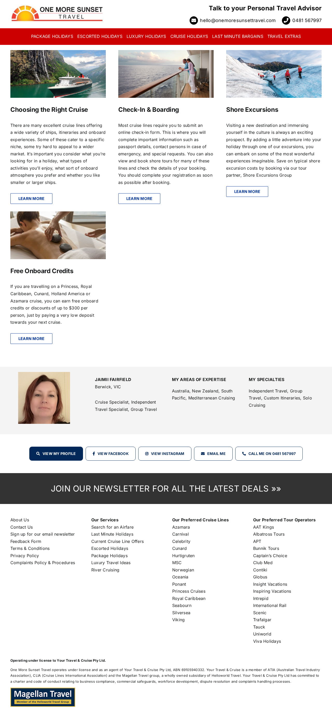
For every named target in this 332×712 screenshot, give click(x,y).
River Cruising (105, 569)
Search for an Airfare (112, 527)
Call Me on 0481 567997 (272, 453)
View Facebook (113, 453)
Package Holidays (109, 555)
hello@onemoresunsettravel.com (238, 20)
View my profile (59, 453)
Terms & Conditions (30, 548)
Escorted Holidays (109, 548)
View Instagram (167, 453)
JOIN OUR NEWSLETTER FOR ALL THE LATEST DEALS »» (166, 488)
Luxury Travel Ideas (111, 562)
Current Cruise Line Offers (117, 541)
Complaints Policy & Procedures (42, 562)
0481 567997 (307, 20)
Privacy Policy (24, 555)
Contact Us (21, 527)
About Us (19, 519)
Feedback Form (25, 541)
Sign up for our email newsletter (42, 534)
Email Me (216, 453)
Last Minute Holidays (112, 534)
